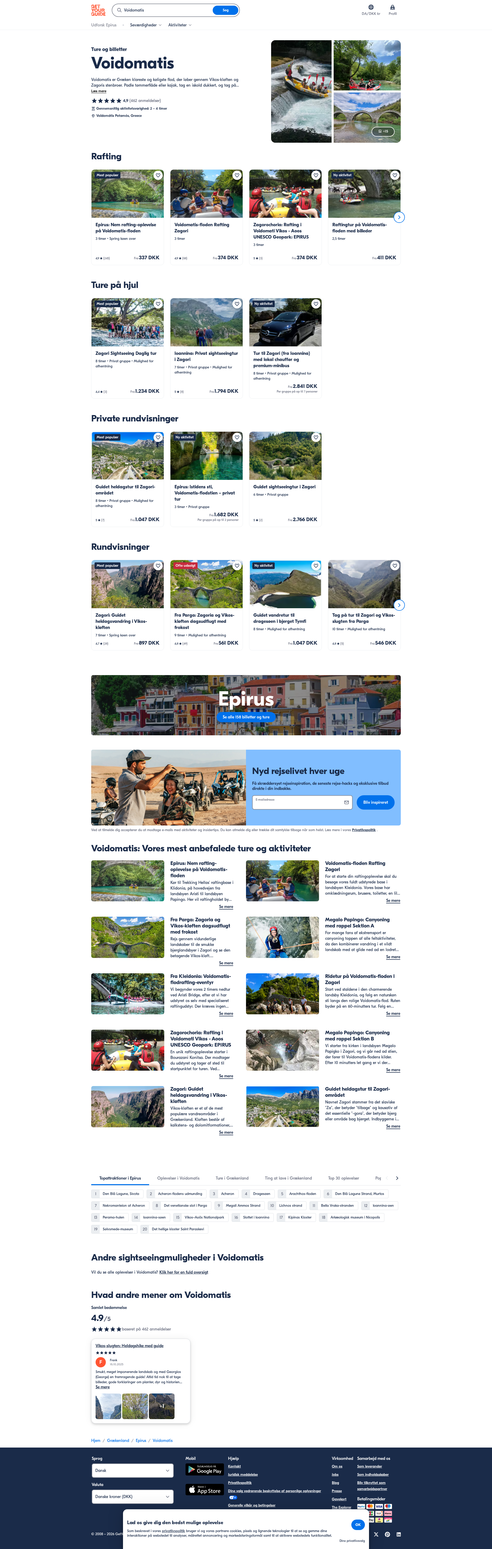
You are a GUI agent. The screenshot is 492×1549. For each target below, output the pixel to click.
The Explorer (341, 1507)
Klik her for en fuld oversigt (183, 1272)
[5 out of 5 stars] (141, 1353)
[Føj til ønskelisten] (158, 175)
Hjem (95, 1440)
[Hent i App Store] (205, 1490)
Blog (335, 1483)
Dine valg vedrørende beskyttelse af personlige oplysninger (274, 1491)
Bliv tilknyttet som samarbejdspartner (372, 1486)
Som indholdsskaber (373, 1474)
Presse (337, 1491)
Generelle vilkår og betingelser (251, 1505)
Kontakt (234, 1466)
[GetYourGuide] (98, 10)
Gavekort (339, 1499)
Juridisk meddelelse (243, 1474)
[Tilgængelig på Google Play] (205, 1470)
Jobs (335, 1474)
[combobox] (162, 10)
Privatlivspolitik (364, 830)
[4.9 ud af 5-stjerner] (106, 100)
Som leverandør (369, 1466)
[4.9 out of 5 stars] (106, 1329)
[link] (127, 217)
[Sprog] (371, 7)
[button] (127, 217)
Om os (337, 1466)
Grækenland (118, 1440)
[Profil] (392, 7)
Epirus (141, 1440)
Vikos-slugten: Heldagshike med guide (129, 1346)
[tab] (120, 1178)
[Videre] (399, 217)
